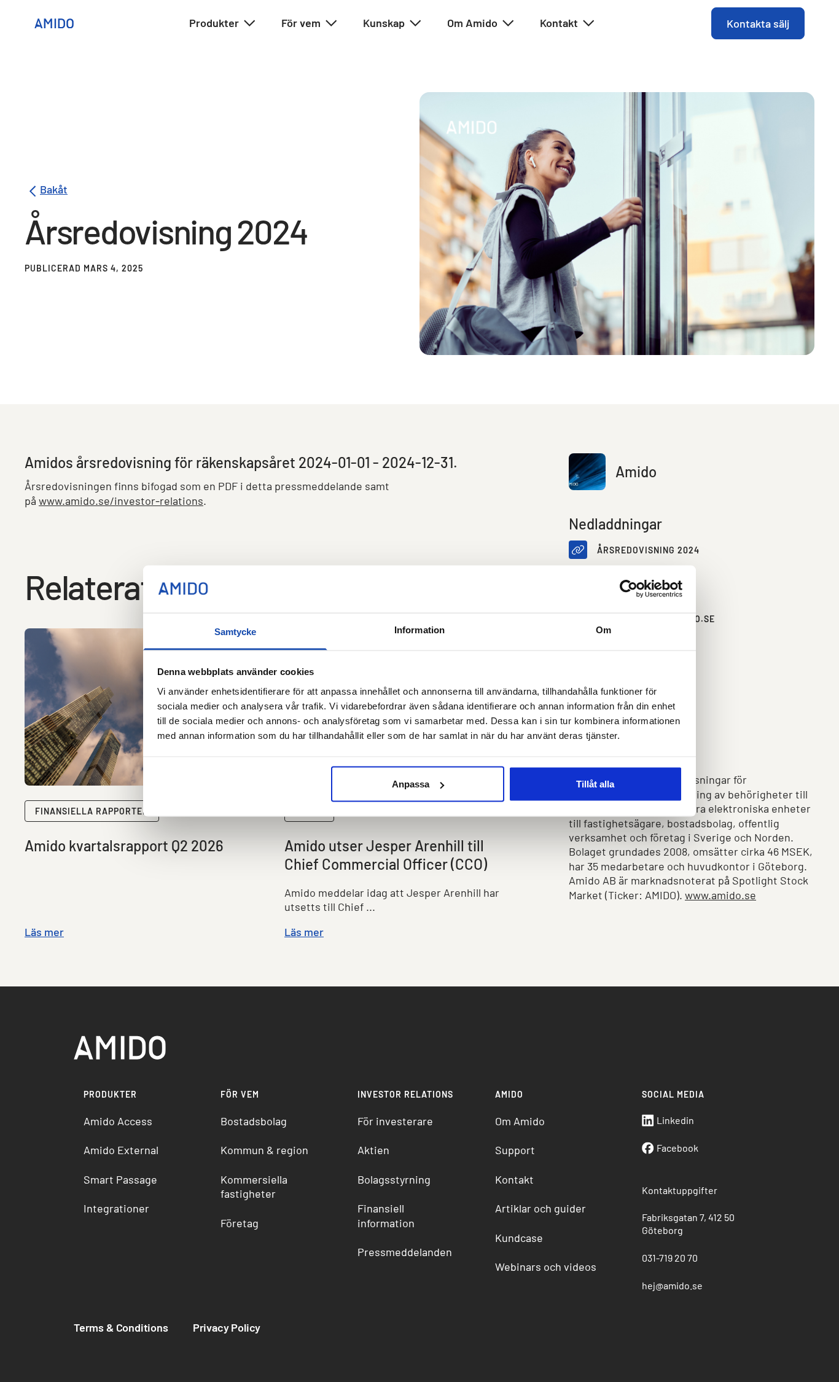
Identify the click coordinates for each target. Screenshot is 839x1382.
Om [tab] (603, 629)
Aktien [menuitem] (373, 1150)
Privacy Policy (226, 1327)
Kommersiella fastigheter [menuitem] (253, 1186)
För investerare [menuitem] (395, 1121)
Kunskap (384, 22)
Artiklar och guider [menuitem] (540, 1208)
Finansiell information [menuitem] (386, 1215)
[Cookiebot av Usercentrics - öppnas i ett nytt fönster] (628, 589)
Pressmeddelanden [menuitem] (404, 1252)
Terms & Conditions (121, 1327)
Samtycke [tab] (235, 631)
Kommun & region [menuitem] (264, 1150)
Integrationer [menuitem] (116, 1208)
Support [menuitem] (515, 1150)
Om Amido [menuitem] (520, 1121)
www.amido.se (720, 895)
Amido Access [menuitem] (118, 1121)
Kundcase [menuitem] (519, 1237)
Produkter (214, 22)
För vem (301, 22)
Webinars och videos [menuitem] (545, 1266)
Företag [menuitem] (239, 1223)
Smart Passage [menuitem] (120, 1179)
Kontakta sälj (758, 23)
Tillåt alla (595, 784)
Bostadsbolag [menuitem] (253, 1121)
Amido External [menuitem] (121, 1150)
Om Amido (472, 22)
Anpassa (410, 784)
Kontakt (559, 22)
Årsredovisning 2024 (648, 550)
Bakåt (54, 190)
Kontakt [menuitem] (514, 1179)
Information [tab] (419, 629)
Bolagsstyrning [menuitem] (394, 1179)
